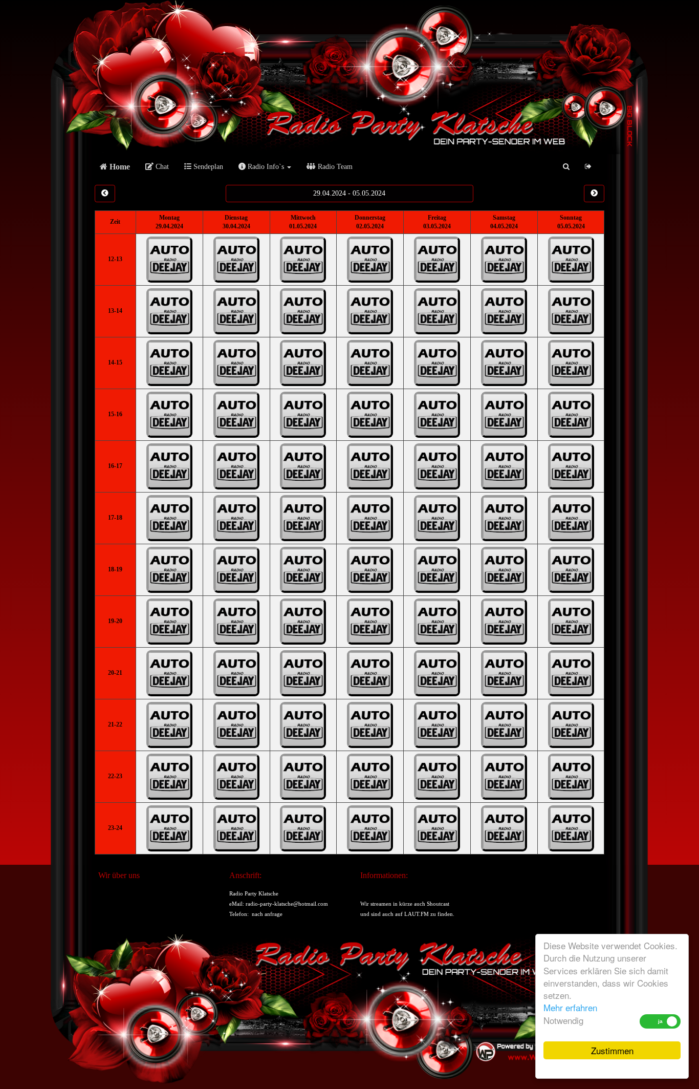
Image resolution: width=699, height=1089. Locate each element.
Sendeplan (207, 166)
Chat (161, 166)
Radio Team (334, 166)
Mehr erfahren (570, 1007)
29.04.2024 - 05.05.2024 (349, 193)
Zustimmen (612, 1050)
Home (118, 166)
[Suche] (566, 167)
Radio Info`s (266, 166)
